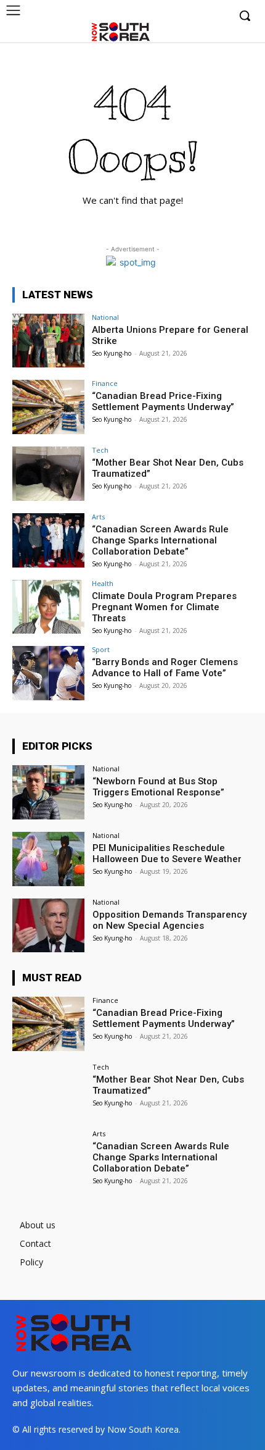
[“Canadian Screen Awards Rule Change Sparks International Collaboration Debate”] (48, 540)
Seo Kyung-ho (111, 353)
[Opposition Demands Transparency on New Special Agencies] (48, 926)
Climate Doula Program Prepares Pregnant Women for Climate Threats (164, 607)
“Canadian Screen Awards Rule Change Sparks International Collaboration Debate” (160, 540)
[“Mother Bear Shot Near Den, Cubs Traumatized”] (48, 473)
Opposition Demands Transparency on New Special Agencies (169, 920)
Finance (105, 383)
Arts (98, 516)
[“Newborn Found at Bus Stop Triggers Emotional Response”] (48, 792)
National (105, 317)
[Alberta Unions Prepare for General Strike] (48, 341)
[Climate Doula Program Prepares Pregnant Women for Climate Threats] (48, 607)
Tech (100, 449)
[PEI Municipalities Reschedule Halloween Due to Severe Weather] (48, 859)
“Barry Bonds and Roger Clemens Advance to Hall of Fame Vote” (165, 667)
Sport (101, 649)
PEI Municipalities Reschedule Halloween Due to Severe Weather (167, 853)
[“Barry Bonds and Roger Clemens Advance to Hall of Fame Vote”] (48, 673)
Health (102, 583)
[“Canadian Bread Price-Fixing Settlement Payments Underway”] (48, 407)
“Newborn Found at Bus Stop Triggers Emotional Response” (158, 787)
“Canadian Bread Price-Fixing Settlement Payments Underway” (163, 401)
